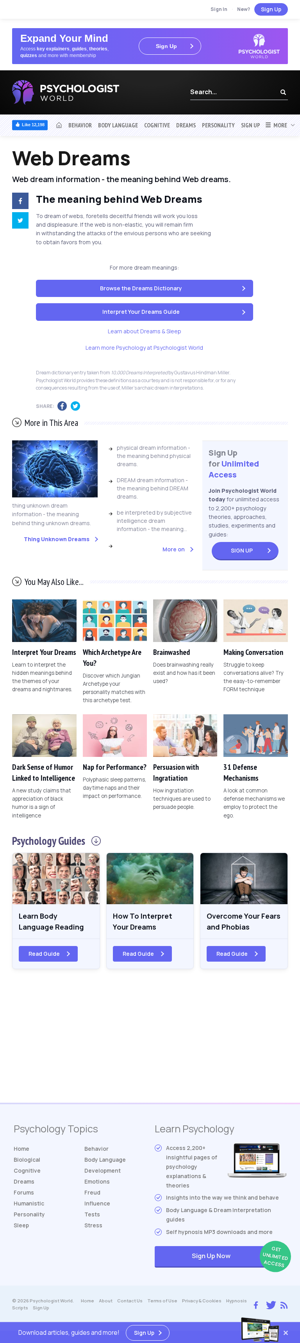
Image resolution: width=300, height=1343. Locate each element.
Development (102, 1170)
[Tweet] (18, 221)
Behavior (80, 125)
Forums (24, 1192)
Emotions (97, 1181)
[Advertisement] (150, 1040)
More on (173, 549)
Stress (93, 1225)
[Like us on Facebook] (256, 1303)
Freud (92, 1192)
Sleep (21, 1225)
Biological (27, 1159)
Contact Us (130, 1301)
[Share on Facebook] (18, 202)
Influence (97, 1203)
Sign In (219, 9)
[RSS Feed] (284, 1304)
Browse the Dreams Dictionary (141, 288)
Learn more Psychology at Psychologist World (144, 347)
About (105, 1301)
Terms (162, 1301)
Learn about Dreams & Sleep (144, 331)
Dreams (186, 125)
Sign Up (271, 9)
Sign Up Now (239, 1257)
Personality (218, 125)
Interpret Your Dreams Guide (141, 311)
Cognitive (157, 125)
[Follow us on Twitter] (269, 1304)
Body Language (118, 125)
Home (21, 1148)
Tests (92, 1214)
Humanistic (29, 1203)
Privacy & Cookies (201, 1301)
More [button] (279, 125)
